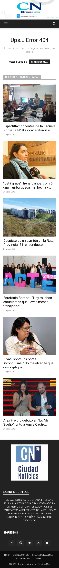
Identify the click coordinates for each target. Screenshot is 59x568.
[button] (5, 24)
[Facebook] (12, 543)
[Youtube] (47, 543)
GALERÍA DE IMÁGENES (42, 555)
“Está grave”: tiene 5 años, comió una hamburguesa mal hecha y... (28, 185)
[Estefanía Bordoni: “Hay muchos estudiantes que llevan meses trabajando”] (29, 275)
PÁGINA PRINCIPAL (39, 62)
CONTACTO (38, 558)
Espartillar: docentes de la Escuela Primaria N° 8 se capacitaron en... (29, 128)
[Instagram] (20, 543)
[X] (38, 543)
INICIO (7, 555)
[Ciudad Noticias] (29, 10)
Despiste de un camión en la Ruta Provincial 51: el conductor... (28, 243)
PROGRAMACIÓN (22, 558)
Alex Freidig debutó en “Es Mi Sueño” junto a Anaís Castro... (25, 422)
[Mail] (29, 543)
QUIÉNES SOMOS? (21, 555)
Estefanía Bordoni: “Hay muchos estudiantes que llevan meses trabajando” (27, 302)
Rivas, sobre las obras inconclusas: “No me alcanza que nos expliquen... (28, 363)
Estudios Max (44, 564)
